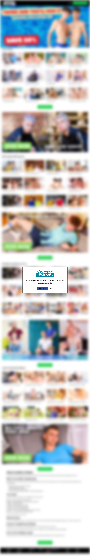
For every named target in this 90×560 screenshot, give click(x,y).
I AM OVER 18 (42, 288)
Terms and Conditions (47, 283)
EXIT (51, 288)
